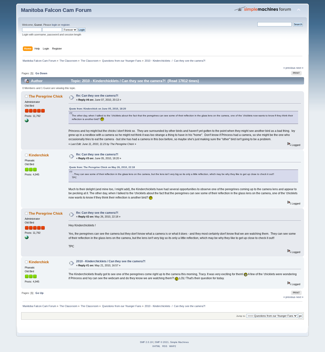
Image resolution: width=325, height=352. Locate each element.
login (54, 24)
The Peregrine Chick (46, 96)
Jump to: (241, 316)
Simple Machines (179, 342)
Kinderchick (39, 155)
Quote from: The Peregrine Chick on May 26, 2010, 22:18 (102, 167)
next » (299, 67)
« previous (289, 67)
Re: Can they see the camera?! (97, 95)
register (65, 24)
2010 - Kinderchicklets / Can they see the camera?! (110, 261)
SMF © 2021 (162, 342)
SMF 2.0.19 (146, 342)
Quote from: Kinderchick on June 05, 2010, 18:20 (97, 108)
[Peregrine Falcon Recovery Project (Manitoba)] (27, 121)
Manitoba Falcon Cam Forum (56, 10)
